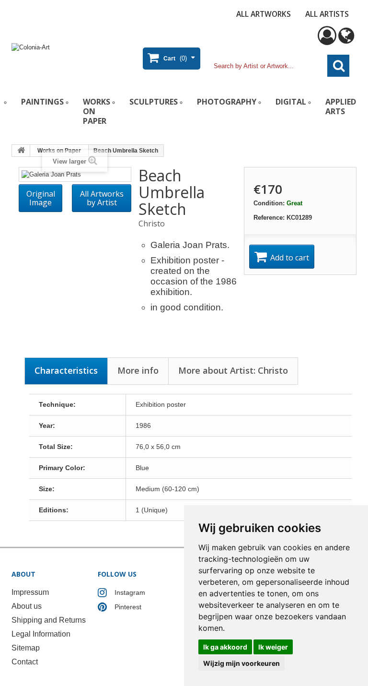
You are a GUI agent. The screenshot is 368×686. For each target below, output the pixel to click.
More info (138, 370)
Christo (151, 223)
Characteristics (66, 370)
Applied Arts (340, 106)
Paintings (42, 101)
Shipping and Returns (49, 620)
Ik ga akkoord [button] (225, 647)
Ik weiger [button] (273, 647)
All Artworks (263, 14)
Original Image (40, 198)
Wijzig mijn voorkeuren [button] (241, 663)
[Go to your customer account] (327, 40)
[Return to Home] (21, 150)
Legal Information (41, 634)
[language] (346, 40)
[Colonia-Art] (69, 56)
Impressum (30, 592)
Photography (226, 101)
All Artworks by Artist (102, 198)
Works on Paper (96, 111)
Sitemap (26, 648)
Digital (291, 101)
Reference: (269, 217)
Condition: (269, 203)
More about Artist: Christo (233, 370)
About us (27, 606)
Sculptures (153, 101)
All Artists (327, 14)
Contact (25, 662)
